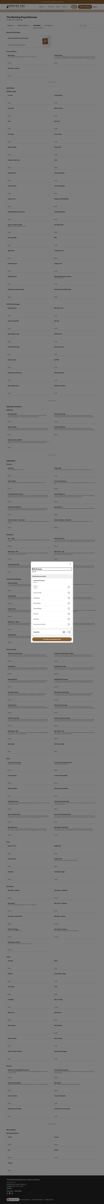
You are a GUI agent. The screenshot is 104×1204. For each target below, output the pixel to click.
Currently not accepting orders (52, 639)
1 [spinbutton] (66, 632)
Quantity (36, 632)
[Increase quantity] (69, 632)
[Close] (70, 564)
